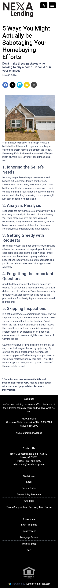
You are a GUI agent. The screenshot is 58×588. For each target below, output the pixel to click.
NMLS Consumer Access (29, 432)
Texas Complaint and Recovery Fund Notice (29, 507)
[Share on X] (12, 85)
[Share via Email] (27, 85)
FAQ (29, 550)
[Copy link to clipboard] (34, 85)
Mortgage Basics (29, 537)
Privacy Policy (29, 488)
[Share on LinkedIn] (20, 85)
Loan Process (29, 531)
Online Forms (29, 543)
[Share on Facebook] (5, 85)
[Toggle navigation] (52, 5)
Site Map (29, 500)
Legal (29, 481)
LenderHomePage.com (38, 583)
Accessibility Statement (29, 494)
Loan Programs (29, 524)
